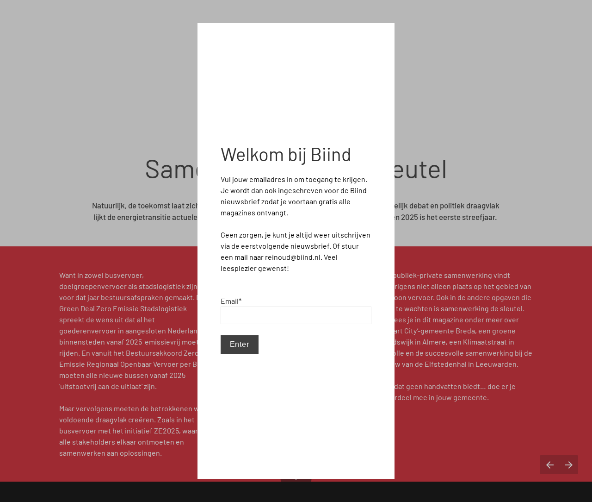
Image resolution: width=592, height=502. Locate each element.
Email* (231, 300)
